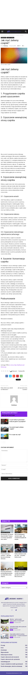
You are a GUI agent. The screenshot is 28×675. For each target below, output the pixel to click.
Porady (16, 532)
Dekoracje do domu (6, 654)
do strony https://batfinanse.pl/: (17, 365)
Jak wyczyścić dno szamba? (22, 388)
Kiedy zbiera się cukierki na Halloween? (7, 388)
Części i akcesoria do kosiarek (10, 657)
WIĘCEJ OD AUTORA (8, 415)
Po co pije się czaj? (15, 434)
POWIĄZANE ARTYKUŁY (9, 413)
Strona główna (4, 35)
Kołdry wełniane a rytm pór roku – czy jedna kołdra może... (20, 555)
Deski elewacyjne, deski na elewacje (11, 666)
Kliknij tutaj (3, 367)
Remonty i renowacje (5, 532)
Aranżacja (4, 650)
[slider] (5, 371)
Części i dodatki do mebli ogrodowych (12, 664)
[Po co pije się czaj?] (5, 436)
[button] (26, 31)
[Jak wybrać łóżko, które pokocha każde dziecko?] (5, 628)
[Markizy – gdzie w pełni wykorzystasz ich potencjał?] (5, 621)
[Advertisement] (14, 15)
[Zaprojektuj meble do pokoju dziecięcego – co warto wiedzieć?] (5, 636)
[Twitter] (16, 610)
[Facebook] (11, 610)
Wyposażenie (3, 37)
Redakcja (6, 45)
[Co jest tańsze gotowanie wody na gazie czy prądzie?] (5, 421)
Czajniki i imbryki (10, 37)
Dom (2, 647)
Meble (2, 551)
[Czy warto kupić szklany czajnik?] (5, 429)
